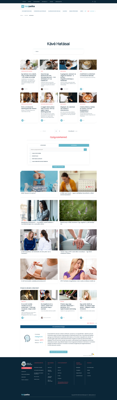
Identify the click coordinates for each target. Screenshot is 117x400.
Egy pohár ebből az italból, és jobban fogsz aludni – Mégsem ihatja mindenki (87, 306)
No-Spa (59, 375)
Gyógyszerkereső (36, 1)
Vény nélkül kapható (37, 158)
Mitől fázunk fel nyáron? (28, 193)
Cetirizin (59, 370)
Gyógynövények (79, 372)
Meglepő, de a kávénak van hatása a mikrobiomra (67, 108)
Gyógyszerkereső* (62, 362)
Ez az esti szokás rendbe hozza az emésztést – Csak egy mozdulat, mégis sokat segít (28, 307)
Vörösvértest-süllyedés (38, 367)
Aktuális (24, 1)
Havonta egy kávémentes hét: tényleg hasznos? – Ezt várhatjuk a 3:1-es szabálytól (48, 77)
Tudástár (26, 15)
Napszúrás (50, 367)
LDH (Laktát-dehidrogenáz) (38, 370)
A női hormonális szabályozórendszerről (33, 281)
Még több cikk (90, 323)
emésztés (23, 301)
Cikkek (36, 51)
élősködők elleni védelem (40, 11)
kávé (42, 71)
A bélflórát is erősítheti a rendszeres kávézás (87, 74)
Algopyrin (59, 367)
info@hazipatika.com (92, 394)
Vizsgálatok (78, 370)
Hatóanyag (74, 145)
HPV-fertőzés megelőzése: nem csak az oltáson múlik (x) (77, 281)
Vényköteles (35, 156)
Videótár (88, 370)
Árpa (48, 373)
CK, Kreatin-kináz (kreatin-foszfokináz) (38, 373)
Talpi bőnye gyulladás (50, 377)
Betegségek (78, 367)
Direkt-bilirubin (36, 379)
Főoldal (21, 15)
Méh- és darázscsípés (50, 381)
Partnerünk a (85, 355)
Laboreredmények (58, 1)
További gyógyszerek (58, 166)
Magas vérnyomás (73, 11)
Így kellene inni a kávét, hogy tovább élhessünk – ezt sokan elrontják (28, 75)
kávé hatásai (63, 71)
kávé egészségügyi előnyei (47, 104)
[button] (39, 363)
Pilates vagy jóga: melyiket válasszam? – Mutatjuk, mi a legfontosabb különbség (68, 306)
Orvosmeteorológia (26, 11)
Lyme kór (82, 11)
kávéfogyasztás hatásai (26, 71)
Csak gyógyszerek (36, 153)
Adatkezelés (23, 377)
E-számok (89, 375)
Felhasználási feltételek (25, 374)
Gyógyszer (43, 145)
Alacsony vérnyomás (50, 371)
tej (80, 301)
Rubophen (59, 378)
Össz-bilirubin (36, 376)
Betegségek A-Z (44, 1)
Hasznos (51, 1)
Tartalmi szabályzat (24, 379)
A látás (42, 301)
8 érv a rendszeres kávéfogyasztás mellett (28, 107)
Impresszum (23, 371)
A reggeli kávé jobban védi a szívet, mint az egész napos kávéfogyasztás (48, 109)
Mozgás (62, 301)
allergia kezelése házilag (54, 11)
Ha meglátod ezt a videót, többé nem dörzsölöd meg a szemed (47, 306)
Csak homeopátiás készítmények (40, 161)
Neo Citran (59, 372)
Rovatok (29, 1)
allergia (65, 11)
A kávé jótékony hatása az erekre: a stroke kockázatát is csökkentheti (87, 109)
